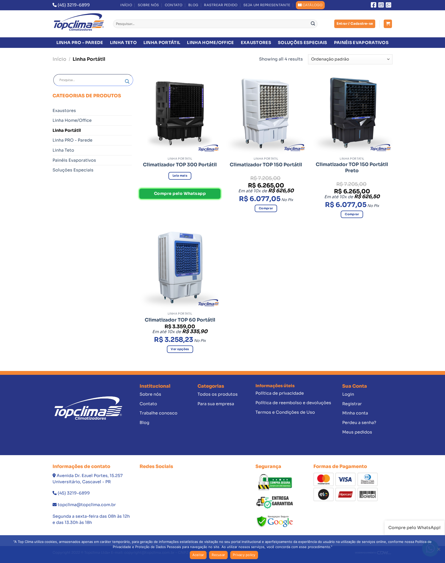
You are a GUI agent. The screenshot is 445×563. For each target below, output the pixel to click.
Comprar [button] (266, 208)
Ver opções (180, 349)
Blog (193, 5)
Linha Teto (123, 42)
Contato (174, 5)
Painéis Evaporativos (361, 42)
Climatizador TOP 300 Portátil (180, 165)
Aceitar (198, 555)
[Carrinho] (388, 24)
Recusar (218, 555)
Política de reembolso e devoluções (293, 402)
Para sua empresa (216, 403)
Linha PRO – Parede (79, 42)
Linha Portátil (161, 42)
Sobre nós (148, 5)
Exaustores (256, 42)
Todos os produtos (218, 394)
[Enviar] (313, 24)
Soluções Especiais (302, 42)
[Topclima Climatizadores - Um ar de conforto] (79, 24)
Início (126, 5)
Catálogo (313, 5)
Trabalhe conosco (158, 413)
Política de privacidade (279, 393)
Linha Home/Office (210, 42)
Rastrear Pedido (220, 5)
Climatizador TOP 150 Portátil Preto (352, 167)
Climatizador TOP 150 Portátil (266, 165)
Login (348, 394)
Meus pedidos (357, 432)
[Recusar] (438, 551)
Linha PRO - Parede (72, 140)
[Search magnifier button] (127, 81)
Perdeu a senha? (359, 422)
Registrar (352, 403)
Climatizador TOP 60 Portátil (180, 320)
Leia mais (180, 175)
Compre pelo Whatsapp (180, 193)
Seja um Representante (266, 5)
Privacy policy (244, 555)
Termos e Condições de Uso (285, 412)
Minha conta (355, 413)
